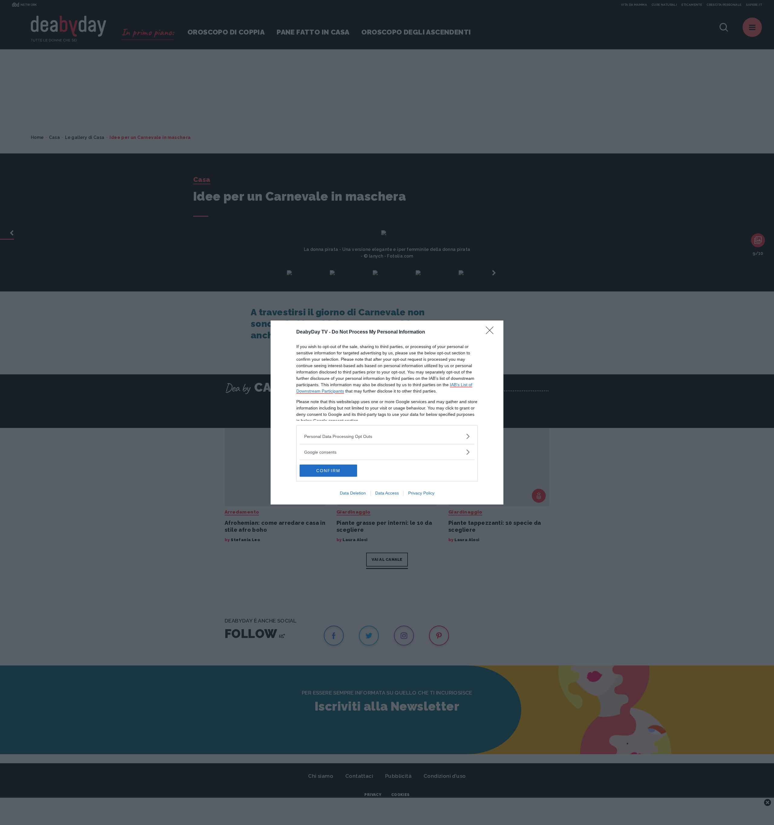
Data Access (387, 493)
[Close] (491, 332)
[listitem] (387, 436)
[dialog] (387, 412)
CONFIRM (328, 470)
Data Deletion (353, 493)
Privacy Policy (421, 493)
